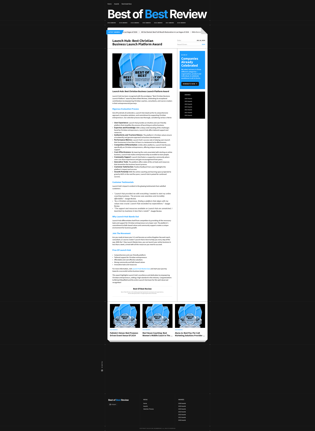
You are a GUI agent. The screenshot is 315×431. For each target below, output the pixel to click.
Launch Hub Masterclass (141, 268)
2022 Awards (158, 22)
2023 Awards (146, 22)
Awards (116, 4)
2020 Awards (181, 22)
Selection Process (148, 409)
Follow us (102, 364)
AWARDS (187, 95)
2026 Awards (111, 22)
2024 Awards (135, 22)
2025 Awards (123, 22)
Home (109, 4)
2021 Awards (170, 22)
